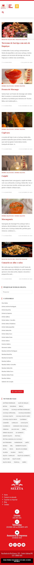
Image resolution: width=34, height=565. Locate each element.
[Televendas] (17, 522)
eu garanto (19, 432)
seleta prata (7, 462)
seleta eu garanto (24, 455)
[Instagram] (15, 545)
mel (11, 446)
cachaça (6, 409)
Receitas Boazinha (7, 354)
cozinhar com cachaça (20, 426)
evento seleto (7, 436)
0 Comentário (7, 62)
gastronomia (7, 442)
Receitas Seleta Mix (8, 39)
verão (24, 462)
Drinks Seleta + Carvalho (8, 320)
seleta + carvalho (9, 455)
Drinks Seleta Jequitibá (8, 327)
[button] (17, 6)
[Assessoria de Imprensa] (17, 532)
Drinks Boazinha (6, 310)
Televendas (17, 524)
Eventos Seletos (6, 344)
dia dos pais (15, 429)
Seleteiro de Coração (7, 381)
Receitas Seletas (21, 39)
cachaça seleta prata (10, 419)
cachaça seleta (8, 416)
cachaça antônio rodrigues (21, 409)
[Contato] (17, 511)
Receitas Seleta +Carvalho (9, 364)
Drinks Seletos (20, 86)
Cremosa (6, 429)
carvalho (15, 423)
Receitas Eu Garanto (7, 358)
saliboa (5, 452)
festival (17, 436)
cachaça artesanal (9, 413)
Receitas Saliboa (6, 361)
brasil (21, 406)
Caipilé (5, 176)
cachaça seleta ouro (23, 416)
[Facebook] (11, 545)
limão (27, 442)
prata (11, 449)
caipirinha (23, 419)
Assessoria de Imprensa (17, 535)
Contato (17, 515)
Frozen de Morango (10, 89)
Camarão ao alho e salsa (12, 262)
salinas (13, 452)
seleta (21, 452)
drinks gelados (8, 432)
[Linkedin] (23, 545)
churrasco (6, 426)
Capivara (6, 132)
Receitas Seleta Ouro (7, 371)
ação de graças (23, 403)
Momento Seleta (6, 347)
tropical (16, 462)
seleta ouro (16, 459)
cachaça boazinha (25, 413)
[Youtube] (19, 545)
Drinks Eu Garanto (7, 313)
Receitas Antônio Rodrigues (9, 351)
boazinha (13, 406)
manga (5, 446)
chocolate (24, 423)
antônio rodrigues (9, 403)
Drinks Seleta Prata (7, 337)
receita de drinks (21, 449)
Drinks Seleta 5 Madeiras (8, 323)
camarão (6, 423)
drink (24, 429)
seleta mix (6, 459)
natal (5, 449)
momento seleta (21, 446)
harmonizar (18, 442)
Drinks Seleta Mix (8, 86)
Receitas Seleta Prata (7, 375)
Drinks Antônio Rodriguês (9, 306)
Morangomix (7, 219)
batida (5, 406)
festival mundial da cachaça (12, 439)
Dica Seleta (5, 303)
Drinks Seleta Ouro (7, 334)
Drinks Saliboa (6, 317)
